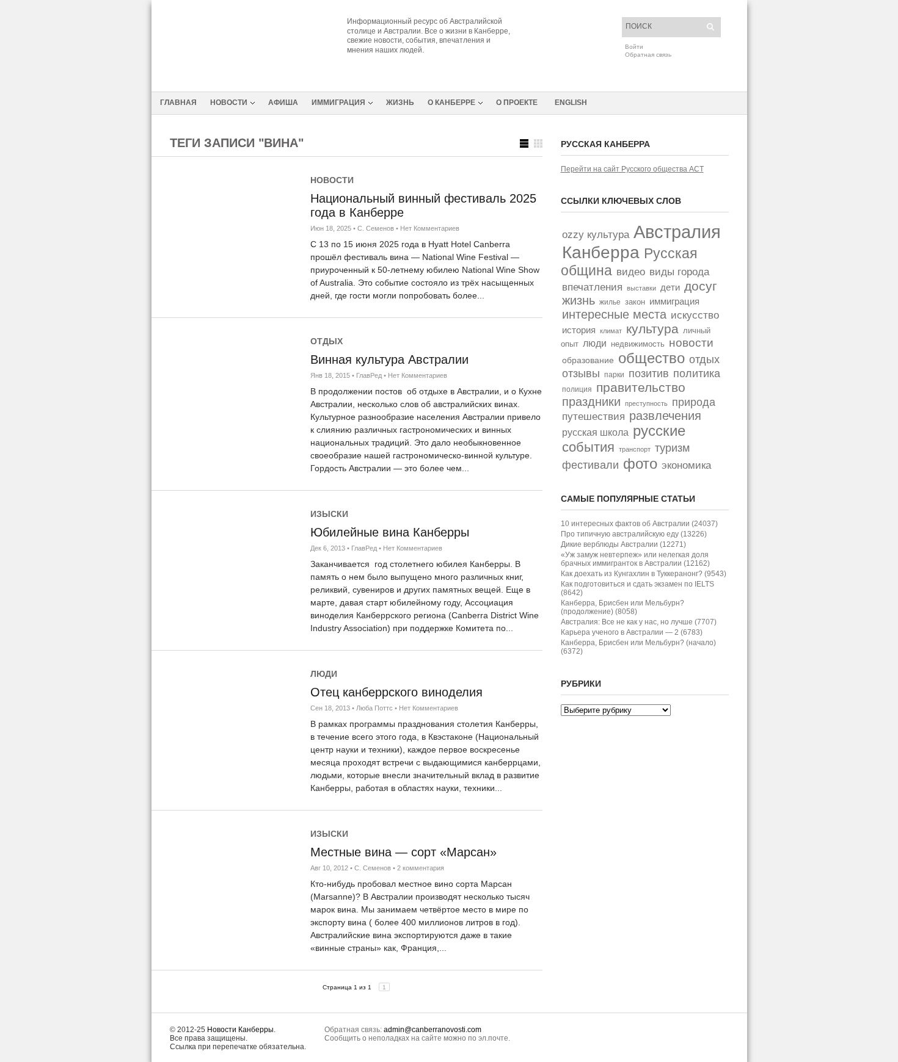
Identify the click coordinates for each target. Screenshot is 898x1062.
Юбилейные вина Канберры (389, 532)
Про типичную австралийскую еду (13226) (634, 534)
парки (614, 374)
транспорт (635, 449)
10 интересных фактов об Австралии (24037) (639, 523)
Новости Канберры (240, 1029)
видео (630, 272)
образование (588, 360)
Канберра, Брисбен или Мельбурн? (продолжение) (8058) (622, 607)
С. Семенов (375, 228)
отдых (704, 359)
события (588, 447)
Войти (634, 46)
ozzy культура (595, 234)
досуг (700, 286)
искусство (695, 315)
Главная (178, 102)
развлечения (665, 415)
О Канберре (451, 102)
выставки (641, 288)
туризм (672, 447)
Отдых (326, 341)
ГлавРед (369, 375)
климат (611, 330)
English (571, 102)
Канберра (601, 252)
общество (651, 358)
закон (635, 301)
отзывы (581, 373)
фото (640, 463)
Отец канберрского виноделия (396, 692)
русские (659, 431)
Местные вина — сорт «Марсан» (403, 852)
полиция (577, 389)
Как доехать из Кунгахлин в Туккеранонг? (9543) (643, 573)
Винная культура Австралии (389, 359)
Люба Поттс (374, 708)
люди (595, 343)
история (579, 330)
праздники (591, 401)
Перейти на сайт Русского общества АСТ (632, 169)
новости (691, 342)
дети (670, 287)
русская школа (595, 432)
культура (652, 329)
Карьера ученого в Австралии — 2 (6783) (632, 632)
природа (693, 402)
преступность (646, 403)
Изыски (329, 514)
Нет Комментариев (429, 228)
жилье (610, 302)
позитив (649, 373)
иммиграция (674, 301)
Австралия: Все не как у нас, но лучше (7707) (639, 622)
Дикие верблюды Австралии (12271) (623, 544)
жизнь (578, 300)
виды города (679, 272)
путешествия (593, 416)
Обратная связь (648, 54)
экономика (686, 465)
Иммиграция (338, 102)
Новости (228, 102)
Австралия (677, 232)
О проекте (517, 102)
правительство (640, 387)
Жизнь (400, 102)
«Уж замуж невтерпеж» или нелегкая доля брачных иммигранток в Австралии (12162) (635, 559)
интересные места (614, 314)
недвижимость (638, 344)
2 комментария (420, 868)
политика (696, 373)
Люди (323, 674)
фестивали (590, 465)
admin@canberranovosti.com (432, 1029)
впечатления (592, 287)
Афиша (283, 102)
